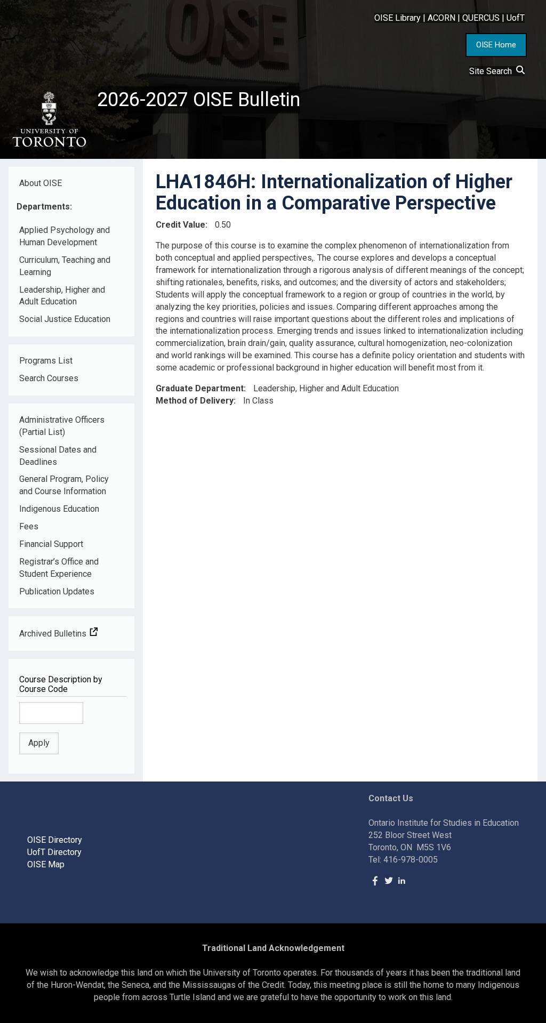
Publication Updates (56, 591)
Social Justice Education (64, 319)
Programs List (46, 361)
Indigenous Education (59, 509)
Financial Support (51, 544)
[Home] (49, 119)
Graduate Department (200, 388)
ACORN (441, 18)
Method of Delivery (195, 401)
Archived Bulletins (54, 634)
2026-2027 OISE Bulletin (198, 99)
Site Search (492, 71)
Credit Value (180, 225)
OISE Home (496, 45)
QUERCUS (481, 18)
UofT (516, 18)
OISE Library (397, 18)
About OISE (40, 183)
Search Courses (48, 378)
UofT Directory (54, 852)
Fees (28, 526)
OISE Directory (54, 840)
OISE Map (46, 864)
